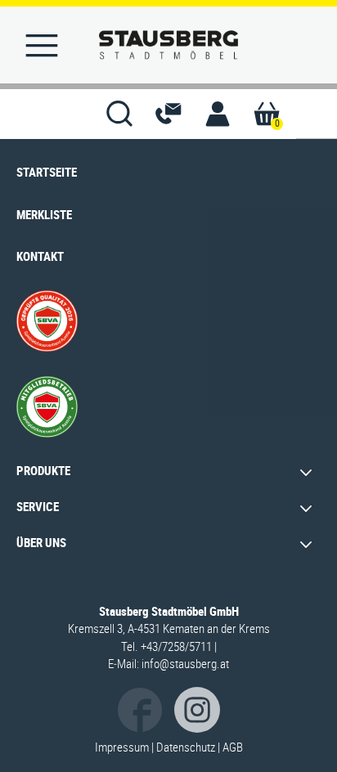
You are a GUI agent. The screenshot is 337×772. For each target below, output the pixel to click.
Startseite (46, 172)
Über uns (41, 542)
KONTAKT (40, 256)
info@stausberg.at (185, 663)
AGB (232, 746)
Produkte (43, 470)
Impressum (122, 746)
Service (37, 506)
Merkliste (44, 214)
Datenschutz (185, 746)
